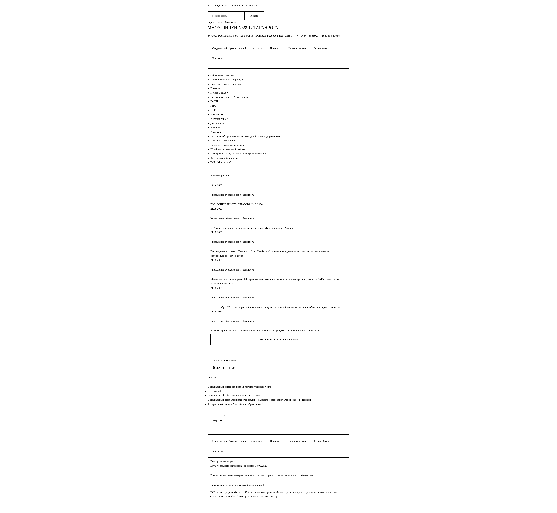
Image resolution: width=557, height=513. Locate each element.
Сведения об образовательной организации (237, 48)
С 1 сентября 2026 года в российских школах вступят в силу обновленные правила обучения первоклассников (275, 307)
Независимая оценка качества (279, 339)
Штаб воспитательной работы (227, 149)
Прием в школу (219, 92)
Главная (215, 360)
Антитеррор (217, 114)
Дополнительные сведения (225, 83)
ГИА (213, 105)
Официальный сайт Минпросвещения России (234, 395)
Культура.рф (214, 391)
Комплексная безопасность (225, 158)
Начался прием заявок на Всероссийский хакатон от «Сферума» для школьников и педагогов (264, 330)
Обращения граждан (222, 75)
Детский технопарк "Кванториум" (229, 97)
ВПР (213, 110)
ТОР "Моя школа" (220, 162)
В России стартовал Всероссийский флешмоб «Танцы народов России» (252, 227)
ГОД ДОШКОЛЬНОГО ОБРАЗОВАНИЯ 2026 (236, 204)
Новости (275, 48)
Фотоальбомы (321, 48)
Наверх (215, 420)
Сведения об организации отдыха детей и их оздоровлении (245, 136)
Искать (254, 15)
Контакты (217, 58)
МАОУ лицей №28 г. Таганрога (243, 27)
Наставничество (297, 48)
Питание (215, 88)
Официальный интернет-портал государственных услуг (239, 386)
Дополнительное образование (227, 144)
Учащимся (216, 127)
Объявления (229, 360)
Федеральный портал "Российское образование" (235, 404)
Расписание (217, 131)
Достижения (217, 123)
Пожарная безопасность (224, 140)
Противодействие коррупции (227, 79)
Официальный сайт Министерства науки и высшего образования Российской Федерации (259, 399)
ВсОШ (214, 101)
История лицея (219, 118)
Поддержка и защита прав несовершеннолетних (238, 153)
